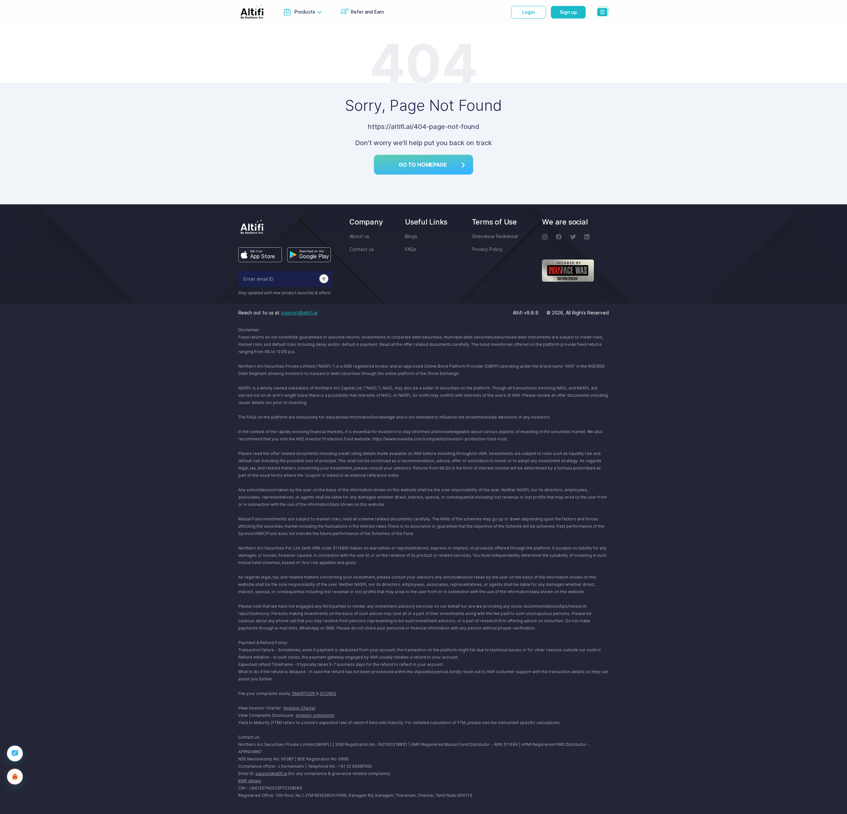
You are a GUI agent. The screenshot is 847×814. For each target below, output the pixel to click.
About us (359, 236)
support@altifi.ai (299, 312)
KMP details (249, 780)
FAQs (410, 249)
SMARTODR (303, 693)
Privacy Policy (487, 249)
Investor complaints (315, 715)
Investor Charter (300, 708)
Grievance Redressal (495, 236)
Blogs (411, 236)
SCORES (328, 693)
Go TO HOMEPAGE (423, 164)
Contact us (361, 249)
